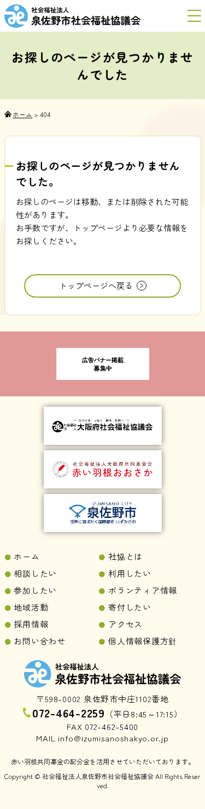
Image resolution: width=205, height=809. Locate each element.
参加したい (35, 590)
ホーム (26, 556)
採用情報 (31, 624)
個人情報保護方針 (142, 641)
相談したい (35, 573)
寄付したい (129, 607)
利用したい (129, 573)
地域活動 (31, 607)
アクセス (125, 624)
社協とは (125, 556)
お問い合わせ (40, 641)
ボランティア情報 (142, 590)
